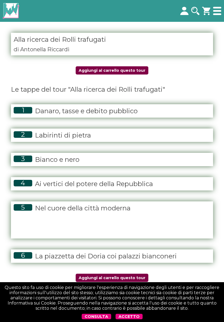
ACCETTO (129, 316)
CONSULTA (96, 316)
